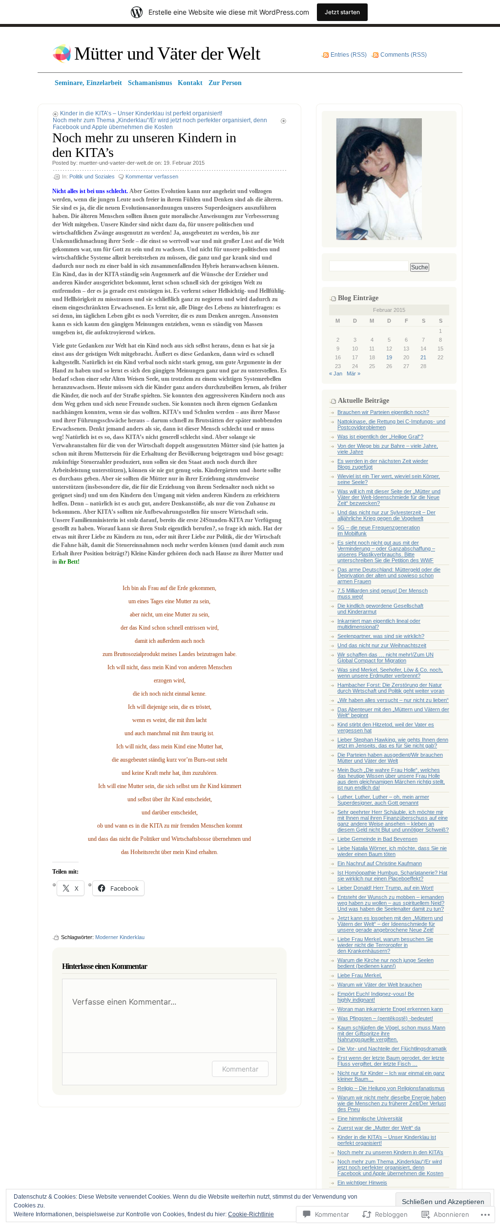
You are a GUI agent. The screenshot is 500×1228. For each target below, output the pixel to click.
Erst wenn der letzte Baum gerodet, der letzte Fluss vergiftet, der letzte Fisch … (390, 1061)
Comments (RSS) (403, 54)
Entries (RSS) (349, 54)
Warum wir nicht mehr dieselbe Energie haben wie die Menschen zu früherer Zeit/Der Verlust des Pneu (391, 1103)
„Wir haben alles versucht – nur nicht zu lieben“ (393, 700)
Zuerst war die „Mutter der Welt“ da (378, 1128)
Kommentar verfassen (151, 176)
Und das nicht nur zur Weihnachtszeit (381, 645)
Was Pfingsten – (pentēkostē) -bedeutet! (385, 1018)
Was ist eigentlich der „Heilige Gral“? (380, 436)
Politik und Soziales (92, 176)
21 (423, 357)
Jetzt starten (342, 12)
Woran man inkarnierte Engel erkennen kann (390, 1009)
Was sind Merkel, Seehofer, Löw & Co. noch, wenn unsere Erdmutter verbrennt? (390, 673)
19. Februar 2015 (184, 163)
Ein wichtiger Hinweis (362, 1182)
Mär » (353, 373)
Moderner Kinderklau (120, 937)
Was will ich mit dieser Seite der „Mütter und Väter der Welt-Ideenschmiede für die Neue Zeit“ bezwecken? (388, 497)
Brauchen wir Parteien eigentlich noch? (383, 412)
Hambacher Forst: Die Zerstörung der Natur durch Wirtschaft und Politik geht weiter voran (390, 688)
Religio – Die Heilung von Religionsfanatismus (391, 1088)
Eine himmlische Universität (369, 1118)
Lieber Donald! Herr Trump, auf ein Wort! (385, 888)
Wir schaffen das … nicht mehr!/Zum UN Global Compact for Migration (385, 657)
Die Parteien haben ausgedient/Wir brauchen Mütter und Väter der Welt (390, 758)
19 (389, 357)
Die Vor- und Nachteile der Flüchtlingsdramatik (392, 1049)
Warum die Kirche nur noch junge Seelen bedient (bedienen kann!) (385, 963)
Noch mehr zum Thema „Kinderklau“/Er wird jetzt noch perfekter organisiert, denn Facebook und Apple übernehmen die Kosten (160, 124)
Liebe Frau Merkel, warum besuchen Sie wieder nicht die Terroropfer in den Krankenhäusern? (385, 945)
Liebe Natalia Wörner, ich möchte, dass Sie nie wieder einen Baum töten (392, 851)
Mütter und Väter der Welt (167, 53)
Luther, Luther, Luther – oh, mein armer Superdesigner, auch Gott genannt (383, 800)
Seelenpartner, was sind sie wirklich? (380, 636)
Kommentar (240, 1069)
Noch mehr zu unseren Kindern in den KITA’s (390, 1152)
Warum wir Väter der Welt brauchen (379, 984)
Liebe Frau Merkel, (359, 975)
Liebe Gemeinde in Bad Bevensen (377, 839)
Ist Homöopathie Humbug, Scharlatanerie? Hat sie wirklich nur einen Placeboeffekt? (392, 875)
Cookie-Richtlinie (251, 1214)
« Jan (335, 373)
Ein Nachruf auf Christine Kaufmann (379, 863)
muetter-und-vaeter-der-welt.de (116, 163)
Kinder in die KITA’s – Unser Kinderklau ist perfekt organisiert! (141, 113)
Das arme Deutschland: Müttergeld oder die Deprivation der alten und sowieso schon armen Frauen (388, 575)
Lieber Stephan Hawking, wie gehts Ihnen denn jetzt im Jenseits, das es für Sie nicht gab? (392, 742)
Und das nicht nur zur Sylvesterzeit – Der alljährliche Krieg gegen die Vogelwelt (386, 515)
